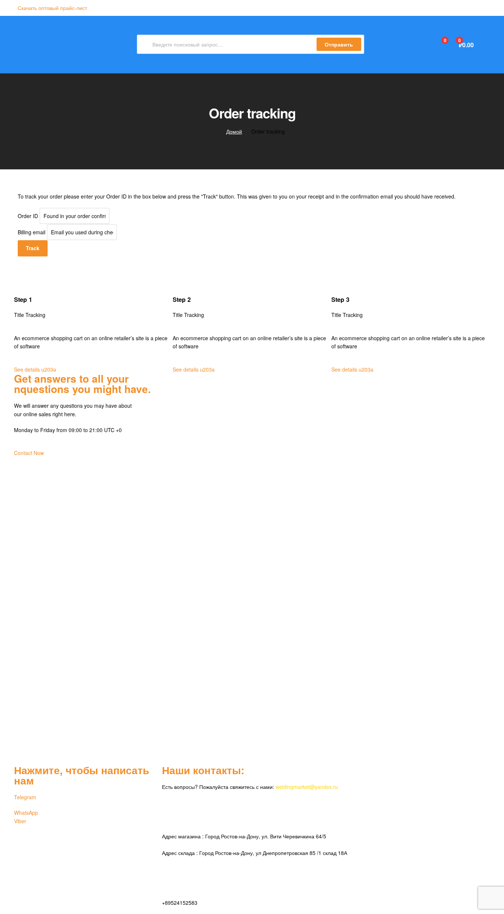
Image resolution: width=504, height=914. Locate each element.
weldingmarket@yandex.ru (307, 786)
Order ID (28, 216)
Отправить (339, 44)
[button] (52, 7)
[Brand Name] (252, 485)
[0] (437, 44)
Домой (234, 131)
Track (32, 248)
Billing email (31, 232)
